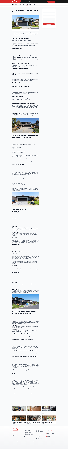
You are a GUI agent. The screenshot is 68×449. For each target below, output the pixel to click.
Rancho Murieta (43, 445)
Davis (52, 430)
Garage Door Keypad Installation (38, 434)
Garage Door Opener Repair (39, 431)
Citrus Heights (49, 430)
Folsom (48, 433)
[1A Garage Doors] (15, 1)
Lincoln (53, 433)
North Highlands (30, 445)
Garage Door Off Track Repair (40, 432)
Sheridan (54, 445)
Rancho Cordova (40, 445)
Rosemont (51, 445)
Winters (31, 446)
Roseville (52, 445)
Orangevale (33, 445)
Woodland (48, 436)
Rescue (46, 445)
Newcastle (27, 445)
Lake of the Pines (13, 445)
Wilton (29, 446)
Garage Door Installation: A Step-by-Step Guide (23, 6)
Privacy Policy (14, 442)
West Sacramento (25, 446)
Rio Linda (47, 445)
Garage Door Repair (38, 430)
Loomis (17, 445)
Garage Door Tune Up (39, 438)
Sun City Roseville (20, 446)
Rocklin (49, 445)
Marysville (19, 445)
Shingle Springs (13, 446)
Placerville (36, 445)
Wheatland (28, 446)
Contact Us (17, 442)
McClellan (21, 445)
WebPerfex (47, 441)
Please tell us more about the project (47, 17)
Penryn (34, 445)
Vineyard (23, 446)
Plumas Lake (38, 445)
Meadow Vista (23, 445)
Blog (15, 6)
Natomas (25, 445)
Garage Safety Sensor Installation (39, 436)
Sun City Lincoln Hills (17, 446)
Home (13, 6)
